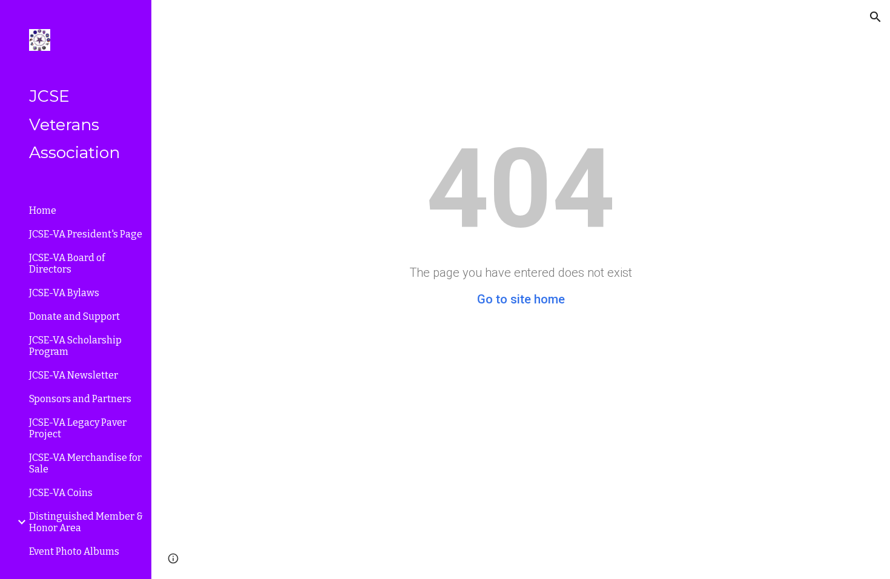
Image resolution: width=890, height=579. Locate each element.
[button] (875, 16)
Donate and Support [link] (74, 316)
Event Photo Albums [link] (74, 551)
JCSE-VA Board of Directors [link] (67, 263)
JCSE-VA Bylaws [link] (64, 293)
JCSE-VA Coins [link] (61, 492)
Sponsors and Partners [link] (80, 399)
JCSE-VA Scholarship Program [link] (75, 345)
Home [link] (42, 210)
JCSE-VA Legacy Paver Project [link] (78, 428)
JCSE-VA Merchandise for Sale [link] (85, 463)
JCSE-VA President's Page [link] (85, 234)
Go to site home (521, 299)
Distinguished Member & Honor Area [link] (86, 522)
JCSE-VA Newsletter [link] (73, 375)
